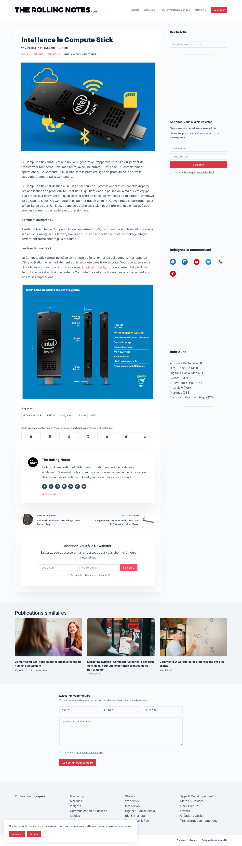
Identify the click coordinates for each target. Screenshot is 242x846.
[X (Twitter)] (50, 436)
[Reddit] (107, 436)
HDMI (51, 415)
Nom (65, 709)
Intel (82, 415)
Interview (176, 387)
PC (93, 415)
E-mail (108, 709)
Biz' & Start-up (180, 368)
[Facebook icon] (44, 486)
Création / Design (192, 815)
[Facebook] (31, 436)
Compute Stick (32, 415)
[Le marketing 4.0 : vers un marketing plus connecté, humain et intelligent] (48, 637)
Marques (176, 392)
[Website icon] (57, 486)
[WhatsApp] (126, 436)
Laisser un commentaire (78, 762)
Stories (130, 796)
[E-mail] (145, 436)
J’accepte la (90, 575)
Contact (193, 840)
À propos (181, 840)
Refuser (34, 834)
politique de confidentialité (96, 575)
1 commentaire (39, 670)
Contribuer (219, 10)
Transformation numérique (174, 9)
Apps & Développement (196, 796)
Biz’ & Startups (135, 815)
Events (174, 378)
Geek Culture (189, 806)
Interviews (200, 9)
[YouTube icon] (83, 486)
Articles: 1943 (49, 494)
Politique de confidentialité (214, 840)
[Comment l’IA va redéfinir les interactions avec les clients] (193, 637)
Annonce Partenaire (184, 363)
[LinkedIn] (88, 436)
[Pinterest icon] (70, 486)
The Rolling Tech (93, 267)
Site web (151, 709)
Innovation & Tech (182, 382)
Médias (75, 815)
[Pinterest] (69, 436)
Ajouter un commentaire (77, 721)
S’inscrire (128, 567)
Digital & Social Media (185, 373)
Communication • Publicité (88, 811)
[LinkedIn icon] (51, 486)
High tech (67, 415)
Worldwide (132, 801)
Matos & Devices (191, 801)
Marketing (149, 9)
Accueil (135, 9)
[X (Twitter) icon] (64, 486)
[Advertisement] (198, 84)
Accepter (17, 834)
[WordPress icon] (77, 486)
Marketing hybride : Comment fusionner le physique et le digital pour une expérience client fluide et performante (121, 665)
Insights (75, 806)
